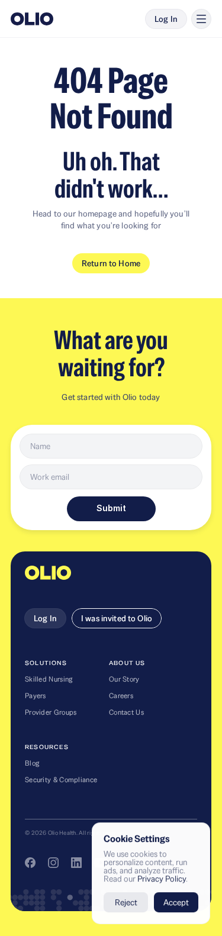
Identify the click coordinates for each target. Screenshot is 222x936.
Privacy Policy (161, 878)
